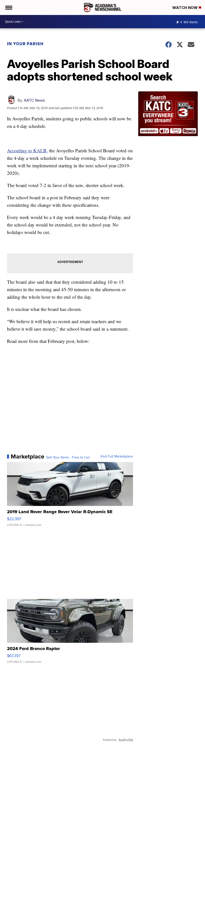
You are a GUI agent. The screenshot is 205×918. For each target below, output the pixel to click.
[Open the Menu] (8, 7)
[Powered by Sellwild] (125, 740)
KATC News (34, 100)
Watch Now (185, 7)
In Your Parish (25, 43)
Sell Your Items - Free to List (68, 457)
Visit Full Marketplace (116, 456)
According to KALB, (27, 150)
